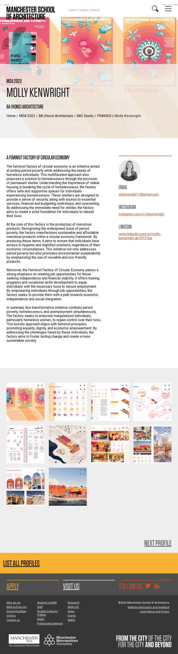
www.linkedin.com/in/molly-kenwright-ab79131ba (140, 236)
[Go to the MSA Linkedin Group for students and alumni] (157, 586)
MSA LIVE (73, 607)
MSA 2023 (27, 116)
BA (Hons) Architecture (56, 116)
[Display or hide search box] (155, 8)
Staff (40, 607)
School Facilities (16, 611)
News (71, 611)
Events (72, 615)
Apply (13, 586)
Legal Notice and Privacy (154, 611)
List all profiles (21, 563)
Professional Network (50, 623)
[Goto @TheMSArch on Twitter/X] (148, 586)
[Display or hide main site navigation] (168, 8)
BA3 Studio (85, 116)
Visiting (11, 615)
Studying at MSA (47, 602)
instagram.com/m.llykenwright (141, 214)
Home (11, 116)
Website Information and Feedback (148, 607)
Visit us (71, 586)
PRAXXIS (104, 116)
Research (73, 602)
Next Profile (157, 543)
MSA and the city (17, 607)
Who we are (14, 602)
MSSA (40, 619)
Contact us (13, 620)
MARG (71, 620)
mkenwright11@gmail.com (139, 194)
